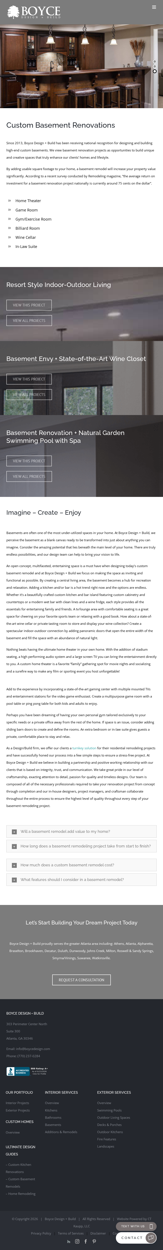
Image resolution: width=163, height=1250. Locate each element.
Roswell (122, 951)
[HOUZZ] (69, 1241)
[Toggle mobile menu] (154, 7)
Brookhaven (34, 951)
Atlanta (131, 943)
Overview (13, 1132)
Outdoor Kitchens (110, 1132)
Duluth (63, 951)
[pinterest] (94, 1241)
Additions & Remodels (61, 1132)
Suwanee (83, 958)
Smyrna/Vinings (64, 958)
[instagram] (77, 1241)
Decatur (50, 951)
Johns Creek (95, 951)
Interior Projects (17, 1103)
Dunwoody (77, 951)
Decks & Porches (109, 1125)
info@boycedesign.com (33, 1049)
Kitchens (51, 1110)
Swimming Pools (109, 1110)
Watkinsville (101, 958)
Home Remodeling (21, 1193)
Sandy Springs (142, 951)
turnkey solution (84, 748)
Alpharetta (145, 943)
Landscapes (105, 1146)
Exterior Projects (18, 1110)
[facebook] (86, 1241)
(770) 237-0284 (28, 1056)
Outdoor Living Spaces (113, 1117)
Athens (119, 943)
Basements (53, 1125)
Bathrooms (53, 1117)
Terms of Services (71, 1233)
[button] (81, 831)
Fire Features (106, 1139)
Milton (110, 951)
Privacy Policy (41, 1233)
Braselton (16, 951)
